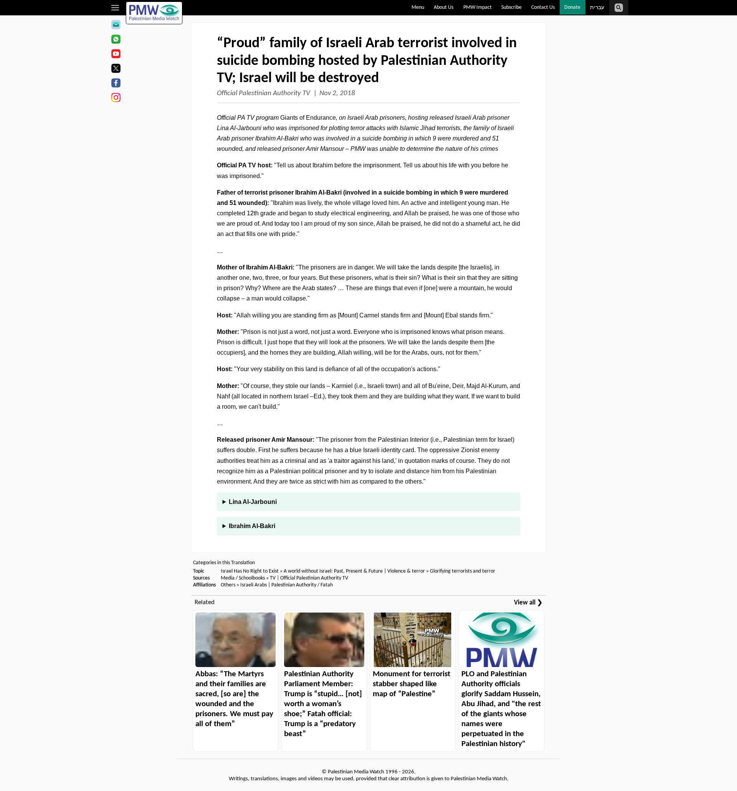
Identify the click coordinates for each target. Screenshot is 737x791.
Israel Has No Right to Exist (250, 571)
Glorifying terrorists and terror (462, 571)
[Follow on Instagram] (115, 98)
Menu (417, 7)
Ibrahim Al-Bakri (252, 526)
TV (273, 578)
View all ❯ (528, 602)
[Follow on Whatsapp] (115, 40)
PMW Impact (477, 7)
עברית (597, 8)
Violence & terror (406, 571)
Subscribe (511, 7)
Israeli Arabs (253, 585)
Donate (572, 7)
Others (228, 585)
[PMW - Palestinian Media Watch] (154, 13)
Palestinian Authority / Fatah (302, 585)
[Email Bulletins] (115, 25)
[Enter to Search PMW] (618, 7)
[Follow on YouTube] (115, 55)
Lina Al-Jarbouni (253, 502)
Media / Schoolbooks (243, 578)
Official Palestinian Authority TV (263, 93)
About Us (443, 7)
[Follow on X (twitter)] (115, 69)
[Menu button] (115, 7)
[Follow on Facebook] (115, 84)
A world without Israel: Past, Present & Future (333, 571)
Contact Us (543, 7)
